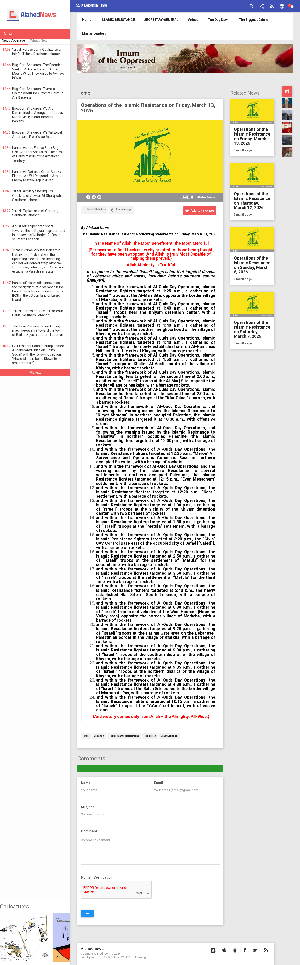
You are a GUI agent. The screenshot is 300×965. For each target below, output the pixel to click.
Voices (193, 20)
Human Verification (97, 877)
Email (158, 783)
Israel (86, 736)
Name (85, 783)
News (8, 33)
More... (35, 372)
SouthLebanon (169, 736)
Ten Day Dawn (218, 20)
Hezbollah (150, 736)
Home (83, 93)
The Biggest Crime (253, 20)
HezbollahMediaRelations (124, 736)
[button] (261, 7)
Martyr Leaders (94, 33)
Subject (87, 807)
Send (87, 913)
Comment (89, 831)
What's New (38, 40)
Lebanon (99, 736)
